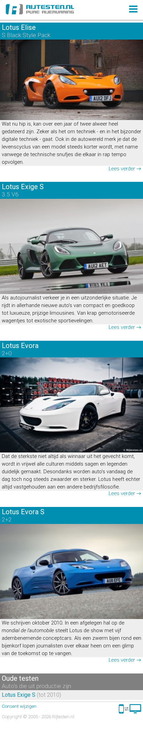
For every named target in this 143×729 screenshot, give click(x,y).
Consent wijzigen (19, 706)
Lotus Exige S (18, 695)
